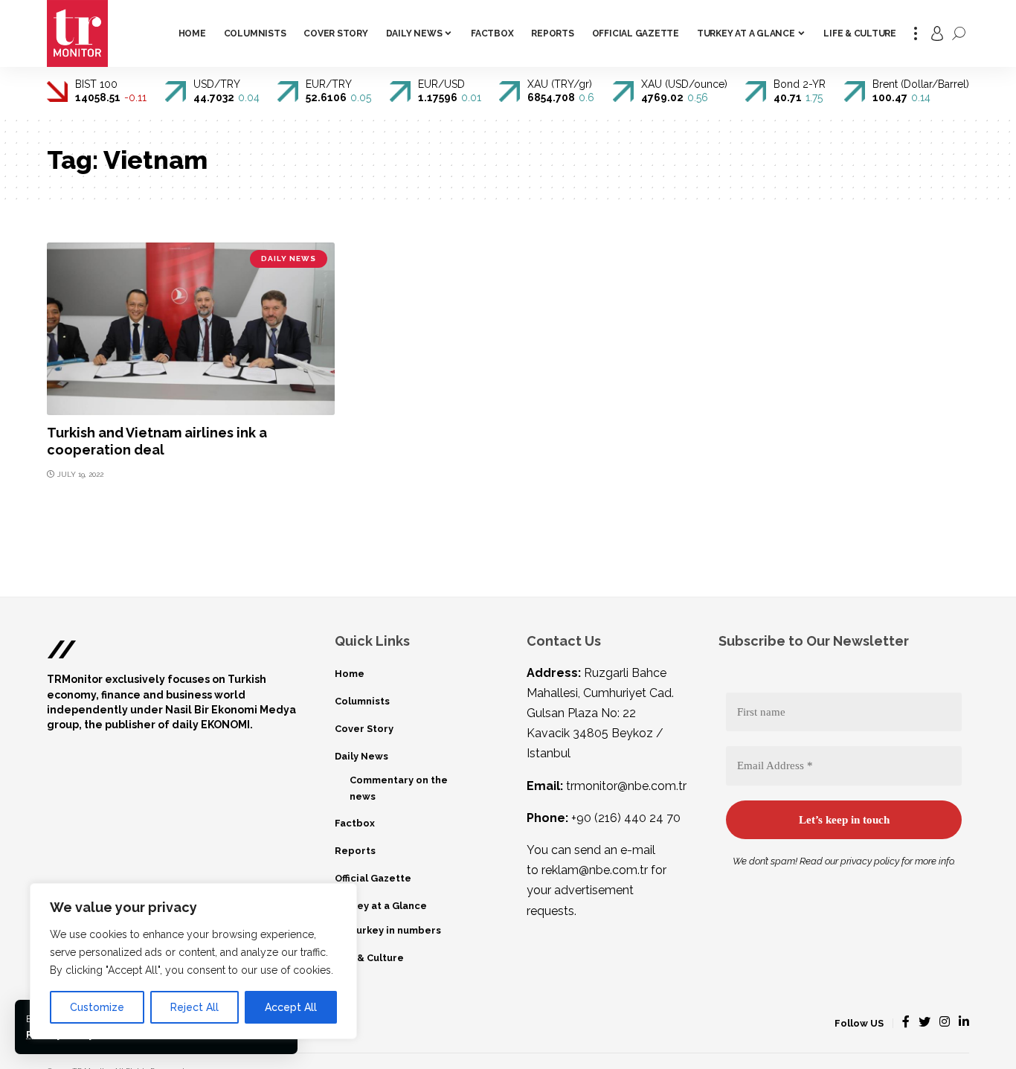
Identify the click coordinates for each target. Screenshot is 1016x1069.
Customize (97, 1007)
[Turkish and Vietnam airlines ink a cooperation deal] (191, 329)
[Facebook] (906, 1022)
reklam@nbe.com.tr (594, 870)
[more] (915, 33)
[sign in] (937, 33)
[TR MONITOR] (77, 33)
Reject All (194, 1007)
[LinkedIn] (964, 1022)
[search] (958, 33)
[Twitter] (924, 1022)
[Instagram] (944, 1022)
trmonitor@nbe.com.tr (626, 786)
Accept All (291, 1007)
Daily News (288, 258)
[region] (193, 961)
